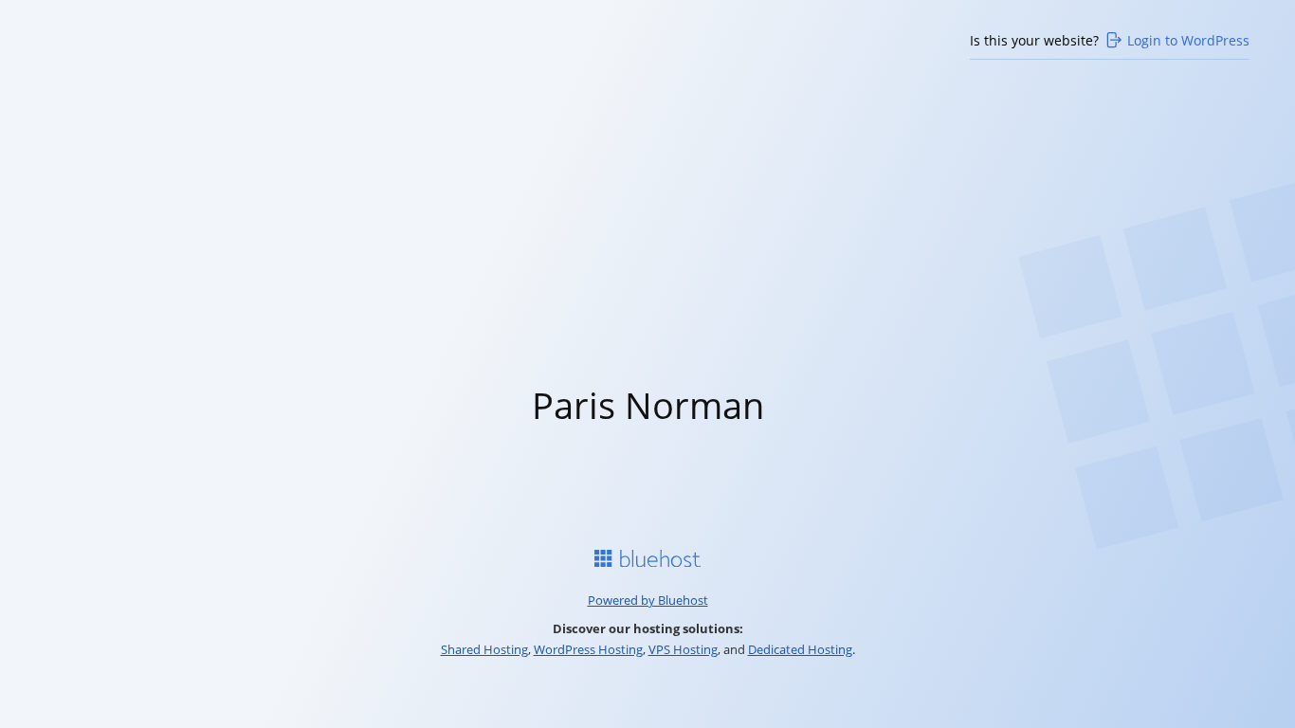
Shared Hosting (484, 649)
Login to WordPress (1188, 40)
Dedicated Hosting (800, 649)
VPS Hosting (683, 649)
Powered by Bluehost (648, 600)
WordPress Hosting (588, 649)
